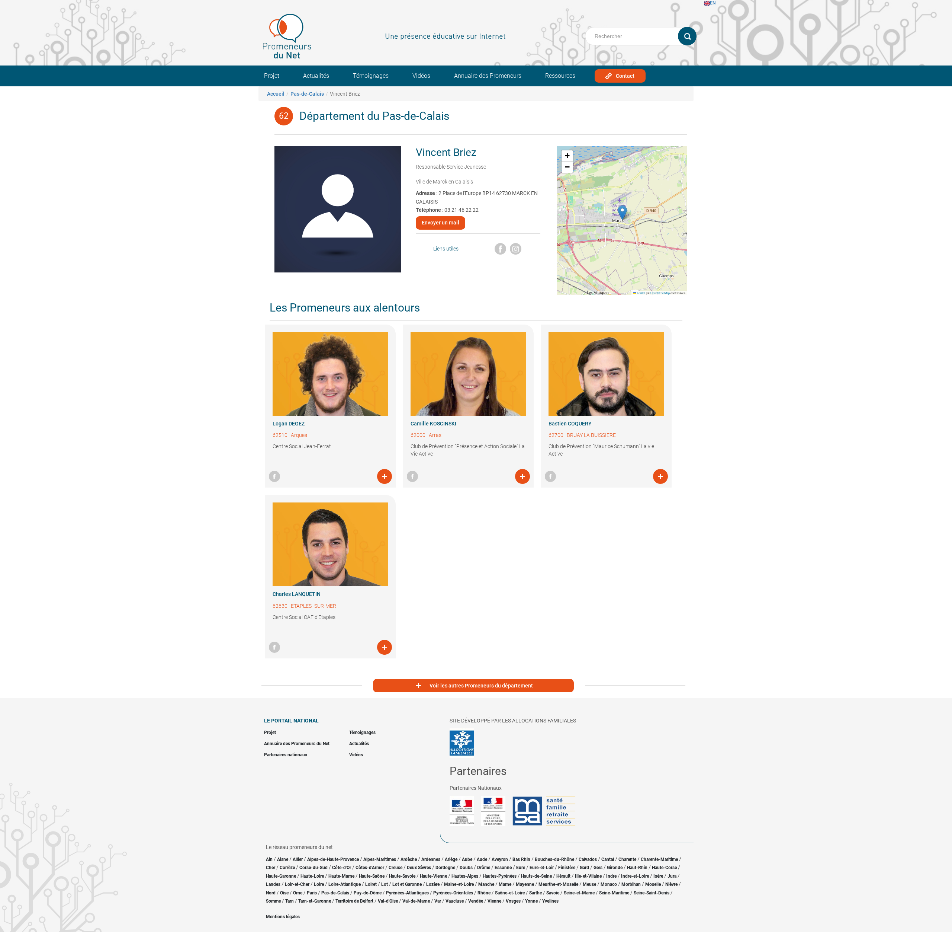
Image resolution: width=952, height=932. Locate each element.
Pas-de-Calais (307, 94)
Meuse (589, 884)
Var (437, 901)
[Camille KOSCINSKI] (468, 374)
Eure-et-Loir (542, 867)
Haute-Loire (312, 876)
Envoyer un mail (440, 223)
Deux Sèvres (419, 867)
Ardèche (409, 859)
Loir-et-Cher (297, 884)
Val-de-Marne (416, 901)
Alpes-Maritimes (379, 859)
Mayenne (525, 884)
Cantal (607, 859)
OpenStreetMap (660, 293)
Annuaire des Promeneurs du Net (296, 743)
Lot (384, 884)
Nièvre (671, 884)
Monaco (609, 884)
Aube (467, 859)
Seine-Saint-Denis (651, 893)
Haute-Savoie (402, 876)
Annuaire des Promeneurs (487, 75)
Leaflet (640, 293)
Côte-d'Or (341, 867)
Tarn (289, 901)
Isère (658, 876)
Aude (482, 859)
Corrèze (287, 867)
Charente (627, 859)
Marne (505, 884)
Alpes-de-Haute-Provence (333, 859)
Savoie (552, 893)
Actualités (316, 75)
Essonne (503, 867)
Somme (273, 901)
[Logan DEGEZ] (330, 374)
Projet (271, 75)
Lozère (433, 884)
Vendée (475, 901)
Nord (271, 893)
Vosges (513, 901)
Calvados (588, 859)
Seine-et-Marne (579, 893)
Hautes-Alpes (464, 876)
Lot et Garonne (407, 884)
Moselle (653, 884)
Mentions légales (283, 916)
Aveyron (500, 859)
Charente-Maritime (659, 859)
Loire (319, 884)
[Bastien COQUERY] (606, 374)
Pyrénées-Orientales (453, 893)
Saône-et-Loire (510, 893)
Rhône (484, 893)
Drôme (483, 867)
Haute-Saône (372, 876)
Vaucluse (455, 901)
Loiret (371, 884)
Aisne (282, 859)
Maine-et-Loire (459, 884)
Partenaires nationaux (285, 754)
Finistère (566, 867)
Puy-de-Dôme (368, 893)
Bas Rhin (521, 859)
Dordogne (445, 867)
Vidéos (421, 75)
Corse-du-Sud (313, 867)
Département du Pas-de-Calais (374, 115)
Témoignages (371, 75)
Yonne (531, 901)
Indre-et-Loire (635, 876)
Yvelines (550, 901)
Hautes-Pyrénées (500, 876)
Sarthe (535, 893)
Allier (298, 859)
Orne (297, 893)
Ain (270, 859)
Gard (584, 867)
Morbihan (631, 884)
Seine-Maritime (614, 893)
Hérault (563, 876)
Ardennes (430, 859)
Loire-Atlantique (344, 884)
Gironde (615, 867)
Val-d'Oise (388, 901)
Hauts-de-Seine (536, 876)
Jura (672, 876)
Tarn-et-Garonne (314, 901)
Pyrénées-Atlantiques (407, 893)
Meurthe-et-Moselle (558, 884)
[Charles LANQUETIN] (330, 544)
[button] (622, 212)
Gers (598, 867)
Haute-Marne (341, 876)
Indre (611, 876)
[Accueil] (287, 36)
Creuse (395, 867)
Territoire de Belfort (354, 901)
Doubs (466, 867)
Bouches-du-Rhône (554, 859)
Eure (520, 867)
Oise (284, 893)
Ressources (560, 75)
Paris (312, 893)
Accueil (275, 94)
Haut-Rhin (637, 867)
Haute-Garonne (281, 876)
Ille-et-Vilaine (588, 876)
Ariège (451, 859)
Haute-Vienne (433, 876)
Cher (270, 867)
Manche (486, 884)
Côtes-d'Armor (370, 867)
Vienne (494, 901)
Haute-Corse (664, 867)
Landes (273, 884)
